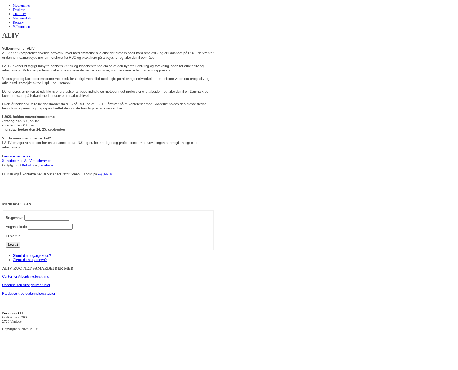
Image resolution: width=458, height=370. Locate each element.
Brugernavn (14, 218)
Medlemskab (22, 18)
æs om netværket (18, 156)
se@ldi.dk (105, 174)
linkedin (28, 165)
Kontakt (18, 22)
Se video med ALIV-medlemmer (26, 161)
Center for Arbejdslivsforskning (25, 276)
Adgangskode (16, 227)
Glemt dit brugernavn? (30, 260)
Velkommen (21, 27)
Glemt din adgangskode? (32, 256)
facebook (46, 165)
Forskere (19, 10)
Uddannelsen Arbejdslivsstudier (26, 285)
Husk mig (13, 236)
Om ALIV (19, 14)
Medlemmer (21, 5)
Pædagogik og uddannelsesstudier (28, 293)
